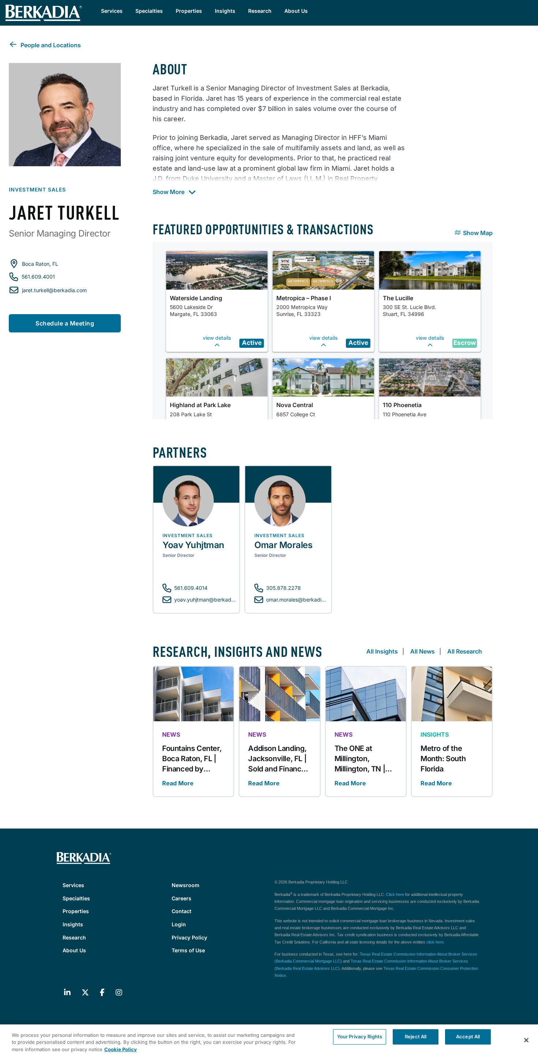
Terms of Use (188, 950)
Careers (181, 898)
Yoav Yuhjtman (193, 545)
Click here (395, 894)
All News (422, 651)
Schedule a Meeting (65, 323)
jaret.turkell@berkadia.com (54, 290)
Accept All (468, 1036)
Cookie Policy (120, 1049)
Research (260, 11)
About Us (296, 11)
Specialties (149, 11)
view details (217, 338)
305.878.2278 (283, 588)
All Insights (382, 651)
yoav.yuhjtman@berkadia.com (210, 599)
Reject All (415, 1036)
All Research (464, 651)
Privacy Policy (189, 937)
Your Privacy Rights (359, 1036)
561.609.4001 (38, 276)
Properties (189, 11)
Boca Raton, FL (40, 264)
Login (179, 924)
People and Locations (50, 45)
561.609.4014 (191, 588)
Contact (181, 911)
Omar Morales (283, 545)
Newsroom (185, 885)
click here (435, 942)
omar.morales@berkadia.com (301, 599)
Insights (225, 11)
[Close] (526, 1040)
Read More (178, 783)
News (171, 734)
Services (112, 11)
